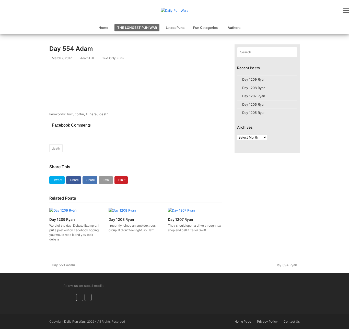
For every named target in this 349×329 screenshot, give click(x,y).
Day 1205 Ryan (253, 113)
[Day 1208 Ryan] (122, 210)
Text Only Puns (113, 58)
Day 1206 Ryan (253, 104)
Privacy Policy (267, 321)
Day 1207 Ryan (180, 219)
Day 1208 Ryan (121, 219)
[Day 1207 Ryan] (181, 210)
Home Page (243, 321)
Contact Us (292, 321)
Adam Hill (87, 58)
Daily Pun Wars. (75, 321)
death (56, 148)
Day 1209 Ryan (62, 219)
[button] (346, 10)
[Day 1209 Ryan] (63, 210)
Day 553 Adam (63, 265)
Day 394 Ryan (286, 265)
